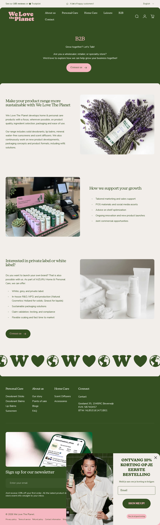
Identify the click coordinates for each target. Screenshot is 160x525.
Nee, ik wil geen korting (136, 516)
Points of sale (39, 401)
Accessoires (60, 401)
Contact (82, 396)
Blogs (35, 406)
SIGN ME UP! (136, 503)
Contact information (53, 519)
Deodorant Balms (15, 401)
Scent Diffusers (62, 396)
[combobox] (148, 4)
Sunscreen (11, 410)
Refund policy (37, 519)
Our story (37, 396)
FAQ (34, 410)
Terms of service (24, 519)
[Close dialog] (155, 457)
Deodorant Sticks (15, 396)
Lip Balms (11, 406)
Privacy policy (11, 519)
